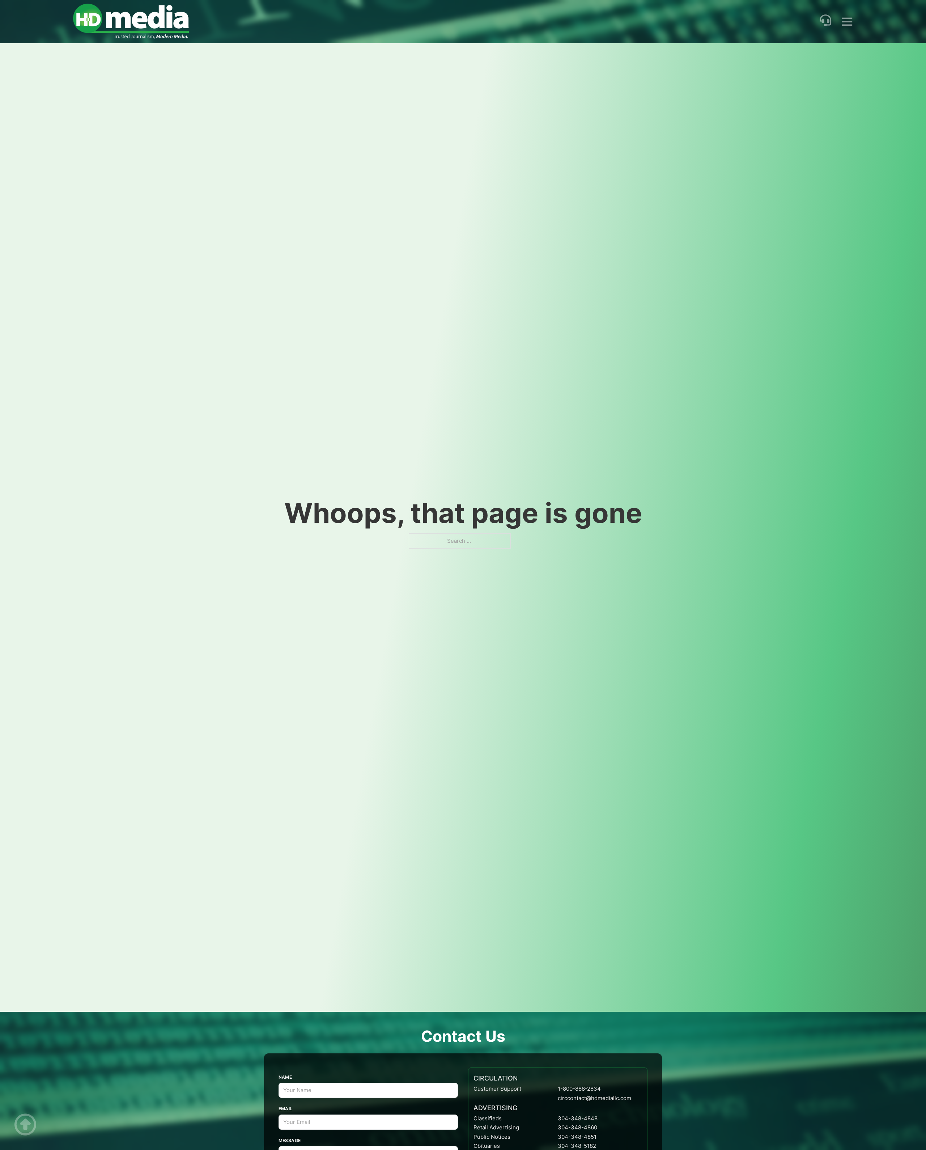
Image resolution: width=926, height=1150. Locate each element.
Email (286, 1108)
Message (290, 1140)
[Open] (847, 21)
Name (285, 1077)
